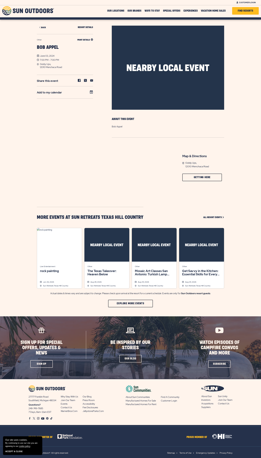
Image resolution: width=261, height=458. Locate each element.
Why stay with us (69, 396)
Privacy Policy (226, 453)
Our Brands (134, 11)
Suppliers (206, 407)
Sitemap (171, 453)
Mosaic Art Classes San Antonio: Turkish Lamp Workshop (151, 272)
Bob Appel (48, 47)
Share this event (47, 81)
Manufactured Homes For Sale (141, 400)
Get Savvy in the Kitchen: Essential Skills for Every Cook (200, 272)
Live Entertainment (47, 266)
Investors (205, 399)
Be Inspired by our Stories (130, 345)
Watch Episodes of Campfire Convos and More (219, 347)
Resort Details (85, 27)
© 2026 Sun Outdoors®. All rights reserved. (48, 453)
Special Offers (171, 11)
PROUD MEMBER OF (197, 437)
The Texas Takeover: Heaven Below (101, 272)
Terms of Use (185, 453)
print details (83, 40)
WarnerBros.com (69, 411)
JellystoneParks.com (93, 411)
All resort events (213, 217)
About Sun (206, 396)
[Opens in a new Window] (72, 436)
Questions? (35, 404)
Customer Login (247, 2)
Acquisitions (207, 403)
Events (64, 403)
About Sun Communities (138, 397)
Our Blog (87, 396)
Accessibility (89, 403)
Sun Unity (222, 396)
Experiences (191, 11)
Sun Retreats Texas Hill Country (55, 286)
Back (43, 27)
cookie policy (24, 446)
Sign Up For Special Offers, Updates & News (42, 347)
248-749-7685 (36, 408)
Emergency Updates (205, 453)
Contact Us (66, 407)
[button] (66, 66)
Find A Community (170, 397)
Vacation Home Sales (213, 11)
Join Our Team (68, 400)
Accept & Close (14, 451)
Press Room (89, 400)
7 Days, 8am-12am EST (40, 412)
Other (89, 266)
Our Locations (115, 11)
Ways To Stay (152, 11)
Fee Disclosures (90, 407)
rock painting (49, 271)
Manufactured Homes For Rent (141, 404)
